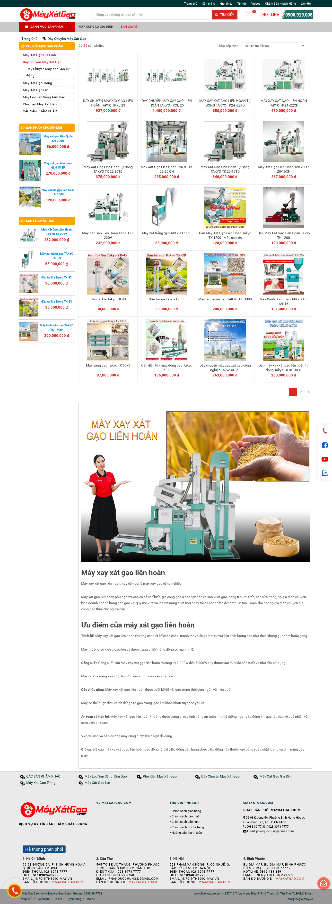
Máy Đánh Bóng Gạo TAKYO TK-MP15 (284, 301)
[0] (248, 14)
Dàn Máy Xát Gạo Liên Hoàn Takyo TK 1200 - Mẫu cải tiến (225, 235)
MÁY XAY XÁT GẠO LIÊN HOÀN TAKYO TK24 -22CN (284, 103)
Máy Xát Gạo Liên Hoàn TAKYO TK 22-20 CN (166, 169)
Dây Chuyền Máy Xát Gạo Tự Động (48, 72)
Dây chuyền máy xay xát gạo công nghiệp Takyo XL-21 (225, 367)
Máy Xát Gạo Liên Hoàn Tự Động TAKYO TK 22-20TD (108, 169)
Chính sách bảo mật (185, 816)
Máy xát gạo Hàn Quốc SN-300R (58, 139)
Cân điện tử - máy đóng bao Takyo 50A (166, 367)
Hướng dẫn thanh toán (187, 832)
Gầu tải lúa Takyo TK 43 (108, 299)
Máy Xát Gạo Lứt (36, 90)
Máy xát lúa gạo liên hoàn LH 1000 (58, 192)
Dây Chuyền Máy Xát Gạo (42, 62)
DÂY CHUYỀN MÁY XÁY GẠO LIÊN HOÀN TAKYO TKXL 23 (108, 103)
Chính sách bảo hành (186, 821)
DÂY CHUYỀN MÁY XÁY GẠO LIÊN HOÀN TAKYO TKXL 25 (167, 103)
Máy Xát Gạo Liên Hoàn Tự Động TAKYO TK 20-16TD (225, 169)
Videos (255, 3)
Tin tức (241, 3)
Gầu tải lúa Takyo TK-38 (166, 299)
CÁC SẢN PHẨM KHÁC (40, 111)
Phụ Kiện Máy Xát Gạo (40, 104)
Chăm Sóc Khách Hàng (280, 3)
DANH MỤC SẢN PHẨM (46, 26)
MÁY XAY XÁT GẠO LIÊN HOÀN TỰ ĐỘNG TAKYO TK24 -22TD (225, 103)
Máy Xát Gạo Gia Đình (96, 26)
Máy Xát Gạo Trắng (37, 83)
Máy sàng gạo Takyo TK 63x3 (108, 365)
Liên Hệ (306, 3)
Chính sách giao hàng (186, 811)
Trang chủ (190, 3)
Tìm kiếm (227, 14)
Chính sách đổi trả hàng (188, 827)
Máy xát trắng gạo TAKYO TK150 (167, 233)
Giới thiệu (226, 3)
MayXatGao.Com (69, 882)
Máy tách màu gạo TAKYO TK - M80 (225, 299)
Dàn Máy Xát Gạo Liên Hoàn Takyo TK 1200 (284, 235)
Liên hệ (90, 899)
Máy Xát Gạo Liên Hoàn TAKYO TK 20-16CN (284, 169)
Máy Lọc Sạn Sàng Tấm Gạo (44, 97)
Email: (270, 831)
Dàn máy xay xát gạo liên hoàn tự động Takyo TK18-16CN (284, 367)
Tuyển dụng (73, 899)
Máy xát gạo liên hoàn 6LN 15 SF (58, 165)
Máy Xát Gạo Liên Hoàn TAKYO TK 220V (108, 235)
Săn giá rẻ (208, 3)
